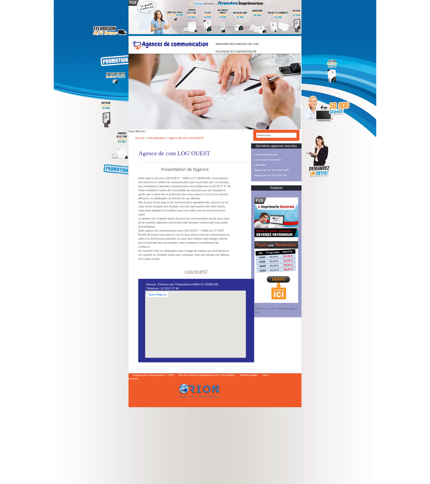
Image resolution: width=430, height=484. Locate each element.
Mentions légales (249, 375)
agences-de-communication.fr (150, 375)
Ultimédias (260, 165)
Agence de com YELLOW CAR (270, 175)
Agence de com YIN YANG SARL (271, 170)
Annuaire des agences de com (237, 44)
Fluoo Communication (266, 154)
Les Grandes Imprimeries (268, 159)
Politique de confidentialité (236, 51)
